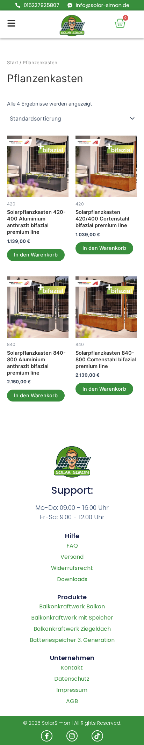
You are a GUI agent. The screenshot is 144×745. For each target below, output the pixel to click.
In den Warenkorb (36, 255)
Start (12, 62)
